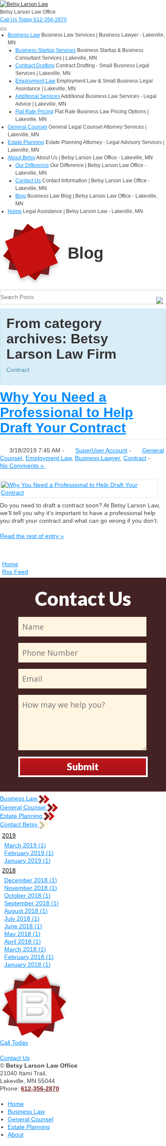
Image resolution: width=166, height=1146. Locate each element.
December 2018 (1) (30, 880)
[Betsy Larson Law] (24, 4)
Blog (20, 196)
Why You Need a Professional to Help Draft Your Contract (66, 412)
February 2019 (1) (29, 852)
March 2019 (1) (25, 845)
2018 (9, 870)
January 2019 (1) (27, 860)
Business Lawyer (97, 458)
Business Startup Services (45, 50)
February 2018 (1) (29, 956)
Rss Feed (15, 571)
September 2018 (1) (31, 903)
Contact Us (28, 181)
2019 (9, 835)
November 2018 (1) (30, 887)
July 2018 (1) (22, 918)
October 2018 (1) (27, 895)
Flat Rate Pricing (34, 112)
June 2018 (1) (23, 926)
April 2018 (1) (22, 941)
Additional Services (37, 96)
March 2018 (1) (25, 949)
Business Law (24, 35)
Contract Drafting (34, 66)
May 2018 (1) (22, 933)
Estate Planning (26, 142)
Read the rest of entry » (32, 536)
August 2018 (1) (26, 910)
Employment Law (35, 81)
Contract (134, 458)
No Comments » (23, 465)
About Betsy (21, 158)
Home (15, 211)
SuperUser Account (101, 450)
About (15, 1134)
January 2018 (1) (27, 964)
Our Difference (32, 165)
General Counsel (27, 127)
